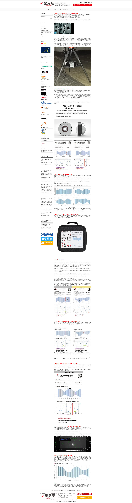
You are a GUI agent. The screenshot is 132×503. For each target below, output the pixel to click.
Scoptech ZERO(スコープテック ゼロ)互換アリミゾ (46, 57)
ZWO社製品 (43, 74)
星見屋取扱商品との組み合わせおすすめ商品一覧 (46, 178)
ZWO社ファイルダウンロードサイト (46, 160)
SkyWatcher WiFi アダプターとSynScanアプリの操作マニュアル (46, 190)
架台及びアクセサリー (44, 30)
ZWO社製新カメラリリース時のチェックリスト (46, 199)
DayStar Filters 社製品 (44, 119)
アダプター (43, 34)
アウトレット (43, 26)
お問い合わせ (83, 9)
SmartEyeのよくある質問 (45, 215)
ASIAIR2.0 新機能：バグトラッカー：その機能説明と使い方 (46, 210)
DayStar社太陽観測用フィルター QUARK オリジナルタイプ (46, 165)
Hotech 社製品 (43, 90)
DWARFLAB (43, 68)
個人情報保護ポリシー (62, 490)
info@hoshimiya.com (64, 497)
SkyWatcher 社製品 (44, 140)
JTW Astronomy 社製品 (45, 138)
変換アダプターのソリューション (46, 162)
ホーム (49, 9)
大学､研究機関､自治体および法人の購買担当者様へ (46, 181)
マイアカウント (78, 4)
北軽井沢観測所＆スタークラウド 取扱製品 (46, 87)
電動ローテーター (44, 36)
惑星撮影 (42, 41)
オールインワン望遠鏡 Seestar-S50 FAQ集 (46, 213)
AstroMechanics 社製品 (45, 114)
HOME (52, 490)
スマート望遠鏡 (43, 28)
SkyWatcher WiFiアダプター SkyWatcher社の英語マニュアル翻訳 (46, 193)
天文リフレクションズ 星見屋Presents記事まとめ (46, 187)
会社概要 (74, 9)
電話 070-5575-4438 (86, 2)
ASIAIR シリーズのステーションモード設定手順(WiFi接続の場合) (46, 202)
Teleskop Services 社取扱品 (45, 79)
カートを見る (88, 4)
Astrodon (42, 116)
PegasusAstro (43, 105)
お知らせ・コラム (57, 9)
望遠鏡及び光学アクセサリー (46, 32)
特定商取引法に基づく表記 (71, 490)
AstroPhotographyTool (44, 127)
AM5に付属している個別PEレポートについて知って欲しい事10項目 (46, 205)
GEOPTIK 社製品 (44, 99)
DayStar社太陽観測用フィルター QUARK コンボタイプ (46, 171)
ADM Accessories (44, 95)
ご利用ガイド (66, 9)
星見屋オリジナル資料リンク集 (46, 184)
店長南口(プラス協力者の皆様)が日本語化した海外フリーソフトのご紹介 (46, 174)
